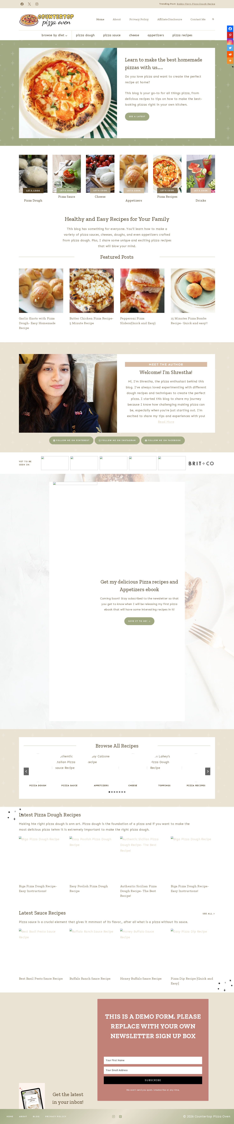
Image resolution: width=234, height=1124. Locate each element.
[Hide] (232, 67)
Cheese (134, 35)
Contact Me (198, 19)
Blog (36, 1116)
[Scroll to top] (226, 1111)
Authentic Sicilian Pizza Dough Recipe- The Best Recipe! (138, 891)
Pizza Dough (85, 35)
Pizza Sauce (112, 35)
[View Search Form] (213, 19)
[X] (29, 4)
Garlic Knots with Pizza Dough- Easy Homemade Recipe (37, 323)
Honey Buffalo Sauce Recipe (141, 978)
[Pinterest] (230, 35)
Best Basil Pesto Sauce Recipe (41, 978)
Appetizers (156, 35)
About (117, 19)
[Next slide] (207, 771)
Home (100, 19)
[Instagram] (37, 4)
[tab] (109, 792)
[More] (230, 60)
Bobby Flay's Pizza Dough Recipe (196, 4)
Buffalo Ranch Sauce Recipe (90, 978)
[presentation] (41, 291)
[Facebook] (22, 4)
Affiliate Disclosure (169, 19)
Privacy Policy (139, 19)
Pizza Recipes (182, 35)
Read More (166, 422)
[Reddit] (230, 54)
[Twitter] (230, 48)
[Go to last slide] (26, 771)
